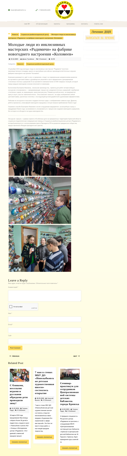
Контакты (84, 24)
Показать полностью (20, 442)
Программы (70, 24)
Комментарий (13, 287)
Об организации (42, 24)
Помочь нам (98, 24)
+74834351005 (44, 10)
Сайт (10, 335)
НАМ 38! (27, 24)
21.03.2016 (15, 408)
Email (10, 324)
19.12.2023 (14, 59)
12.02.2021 (65, 409)
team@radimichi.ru (18, 10)
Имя (10, 313)
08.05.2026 (40, 398)
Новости (15, 34)
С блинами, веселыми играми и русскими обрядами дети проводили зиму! (19, 394)
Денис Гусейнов (28, 59)
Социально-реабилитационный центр (35, 34)
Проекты (57, 24)
